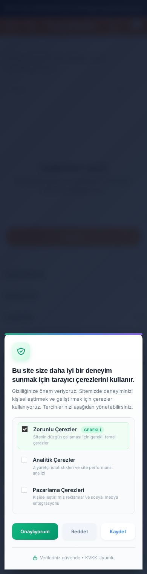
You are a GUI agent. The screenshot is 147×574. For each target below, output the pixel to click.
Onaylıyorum (35, 531)
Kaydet (118, 531)
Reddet (79, 531)
